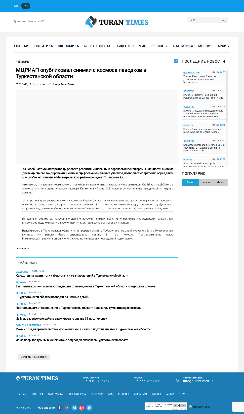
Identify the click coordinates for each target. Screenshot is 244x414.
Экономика (68, 46)
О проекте (185, 394)
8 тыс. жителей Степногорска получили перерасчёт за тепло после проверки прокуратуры (203, 166)
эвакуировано (78, 234)
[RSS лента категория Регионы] (176, 61)
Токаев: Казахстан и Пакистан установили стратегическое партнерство (199, 79)
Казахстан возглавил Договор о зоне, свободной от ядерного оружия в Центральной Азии (204, 148)
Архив (223, 46)
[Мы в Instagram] (82, 408)
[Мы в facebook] (59, 408)
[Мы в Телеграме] (74, 408)
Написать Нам (23, 407)
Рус (26, 5)
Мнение (205, 46)
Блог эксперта (97, 46)
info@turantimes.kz (198, 381)
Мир (142, 46)
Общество (125, 46)
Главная (21, 46)
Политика (43, 46)
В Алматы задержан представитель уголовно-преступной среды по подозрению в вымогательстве (203, 113)
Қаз (16, 5)
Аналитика (182, 46)
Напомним (28, 230)
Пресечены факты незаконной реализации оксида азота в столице (203, 96)
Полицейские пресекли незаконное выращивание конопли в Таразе (202, 130)
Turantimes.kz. (114, 177)
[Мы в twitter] (89, 408)
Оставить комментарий (34, 356)
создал (35, 238)
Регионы (159, 46)
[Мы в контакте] (67, 408)
